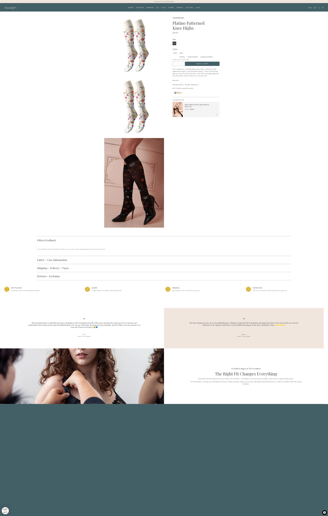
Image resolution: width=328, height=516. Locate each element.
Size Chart (182, 56)
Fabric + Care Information (52, 260)
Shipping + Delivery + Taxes (53, 268)
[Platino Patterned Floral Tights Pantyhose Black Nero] (178, 109)
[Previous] (5, 1)
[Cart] (323, 7)
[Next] (323, 1)
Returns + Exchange (48, 276)
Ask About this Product (206, 56)
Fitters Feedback (46, 240)
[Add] (216, 114)
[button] (131, 7)
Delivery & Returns (192, 56)
